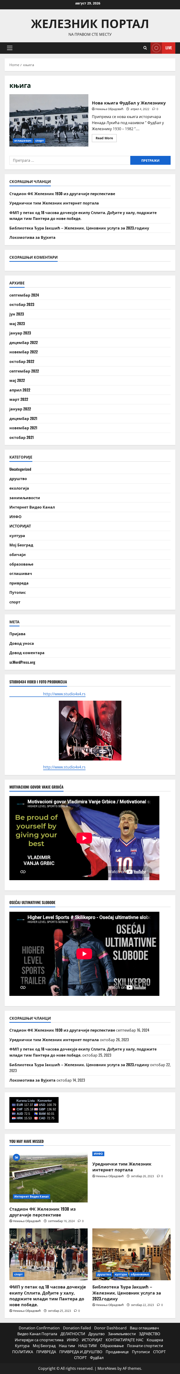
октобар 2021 (21, 437)
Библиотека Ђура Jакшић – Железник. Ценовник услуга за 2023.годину (79, 228)
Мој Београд (21, 545)
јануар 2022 (20, 409)
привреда (19, 583)
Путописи (141, 1351)
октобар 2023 (21, 304)
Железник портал (90, 22)
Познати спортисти (145, 1345)
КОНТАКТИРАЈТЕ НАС (124, 1339)
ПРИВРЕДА (46, 1351)
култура (17, 535)
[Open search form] (145, 47)
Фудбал (97, 1357)
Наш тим (67, 1345)
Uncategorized (20, 469)
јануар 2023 (20, 333)
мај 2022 (17, 380)
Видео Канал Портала (37, 1333)
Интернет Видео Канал (32, 507)
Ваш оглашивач (144, 1328)
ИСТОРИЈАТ (20, 526)
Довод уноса (21, 643)
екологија (19, 488)
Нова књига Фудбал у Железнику (48, 120)
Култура (22, 1345)
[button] (10, 48)
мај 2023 (17, 323)
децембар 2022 (23, 342)
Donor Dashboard (110, 1328)
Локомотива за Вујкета (32, 237)
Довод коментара (27, 652)
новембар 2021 (23, 427)
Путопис (17, 592)
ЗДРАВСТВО (149, 1333)
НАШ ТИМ (87, 1345)
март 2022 (18, 399)
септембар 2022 (24, 371)
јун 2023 (16, 314)
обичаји (17, 554)
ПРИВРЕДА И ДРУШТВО (80, 1351)
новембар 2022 (23, 352)
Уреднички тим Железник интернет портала (54, 203)
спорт (39, 141)
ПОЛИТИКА (22, 1351)
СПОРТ (159, 1351)
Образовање (112, 1345)
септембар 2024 (24, 295)
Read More (106, 139)
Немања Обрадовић (109, 109)
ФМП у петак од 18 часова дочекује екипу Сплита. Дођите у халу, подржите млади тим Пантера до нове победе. (47, 1295)
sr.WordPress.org (22, 662)
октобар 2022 (21, 361)
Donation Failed (77, 1328)
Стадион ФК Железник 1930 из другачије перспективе (62, 193)
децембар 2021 (23, 418)
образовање (21, 564)
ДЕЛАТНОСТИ (72, 1333)
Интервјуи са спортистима (39, 1339)
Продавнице (117, 1351)
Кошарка (155, 1339)
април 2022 (19, 390)
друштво (18, 478)
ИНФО (15, 516)
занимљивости (24, 497)
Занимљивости (122, 1333)
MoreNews (107, 1368)
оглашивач (22, 141)
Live (168, 47)
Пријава (17, 633)
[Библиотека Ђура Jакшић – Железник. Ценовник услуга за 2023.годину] (131, 1254)
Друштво (96, 1333)
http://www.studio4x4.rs (47, 693)
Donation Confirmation (39, 1328)
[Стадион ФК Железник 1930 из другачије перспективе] (48, 1176)
